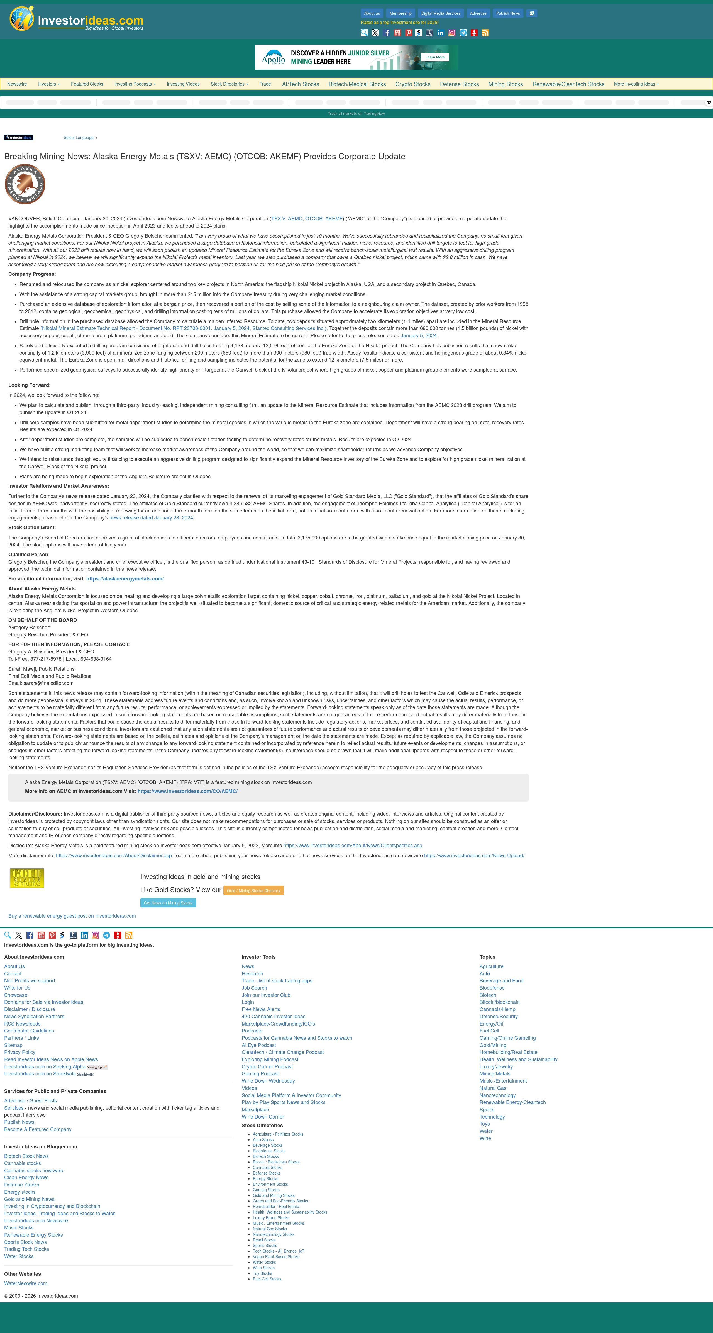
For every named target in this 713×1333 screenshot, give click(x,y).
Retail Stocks (264, 1239)
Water (486, 1130)
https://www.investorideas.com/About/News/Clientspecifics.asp (353, 845)
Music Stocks (19, 1227)
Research (252, 973)
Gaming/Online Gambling (508, 1037)
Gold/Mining (493, 1044)
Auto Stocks (263, 1139)
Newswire (17, 83)
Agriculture (492, 966)
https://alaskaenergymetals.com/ (125, 578)
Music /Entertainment (503, 1080)
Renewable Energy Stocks (33, 1234)
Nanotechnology (498, 1094)
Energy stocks (20, 1191)
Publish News (508, 13)
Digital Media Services (440, 13)
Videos (249, 1087)
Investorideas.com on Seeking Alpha (45, 1066)
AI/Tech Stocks (300, 84)
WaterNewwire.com (25, 1282)
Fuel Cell (489, 1030)
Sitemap (13, 1044)
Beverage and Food (502, 980)
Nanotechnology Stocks (273, 1234)
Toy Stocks (262, 1273)
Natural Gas (493, 1087)
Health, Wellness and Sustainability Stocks (290, 1212)
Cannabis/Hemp (498, 1008)
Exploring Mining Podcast (270, 1059)
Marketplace (255, 1109)
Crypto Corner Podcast (267, 1066)
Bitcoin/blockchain (500, 1001)
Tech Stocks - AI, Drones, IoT (278, 1251)
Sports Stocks (265, 1245)
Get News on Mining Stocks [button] (168, 902)
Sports (487, 1109)
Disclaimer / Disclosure (29, 1008)
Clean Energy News (26, 1177)
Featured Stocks (87, 83)
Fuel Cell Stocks (267, 1278)
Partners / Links (21, 1037)
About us (372, 13)
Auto (485, 973)
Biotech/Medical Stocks (357, 84)
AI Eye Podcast (259, 1044)
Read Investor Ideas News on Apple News (51, 1059)
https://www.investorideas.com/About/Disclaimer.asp (114, 855)
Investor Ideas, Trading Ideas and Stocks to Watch (60, 1213)
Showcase (15, 994)
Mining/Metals (495, 1073)
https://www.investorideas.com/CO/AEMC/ (188, 791)
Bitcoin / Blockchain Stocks (276, 1161)
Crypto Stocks (413, 84)
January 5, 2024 (419, 335)
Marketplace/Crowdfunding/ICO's (278, 1023)
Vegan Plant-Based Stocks (276, 1256)
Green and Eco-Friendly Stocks (280, 1200)
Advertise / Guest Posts (30, 1100)
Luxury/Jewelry (496, 1066)
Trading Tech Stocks (26, 1248)
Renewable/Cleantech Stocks (569, 84)
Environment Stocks (270, 1184)
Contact (12, 973)
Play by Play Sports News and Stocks (284, 1101)
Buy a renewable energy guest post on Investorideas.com (72, 915)
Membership (401, 13)
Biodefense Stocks (269, 1150)
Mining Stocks (506, 84)
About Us (14, 966)
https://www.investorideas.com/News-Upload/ (474, 855)
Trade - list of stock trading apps (277, 980)
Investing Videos (183, 83)
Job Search (254, 987)
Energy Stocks (265, 1178)
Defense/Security (499, 1016)
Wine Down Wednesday (268, 1080)
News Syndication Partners (34, 1016)
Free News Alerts (261, 1008)
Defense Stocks (459, 84)
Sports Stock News (25, 1241)
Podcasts (252, 1030)
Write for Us (17, 987)
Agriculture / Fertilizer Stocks (278, 1134)
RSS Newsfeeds (22, 1023)
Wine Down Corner (263, 1116)
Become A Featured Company (38, 1128)
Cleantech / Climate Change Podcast (283, 1051)
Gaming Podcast (260, 1073)
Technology (492, 1116)
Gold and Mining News (29, 1198)
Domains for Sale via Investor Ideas (43, 1001)
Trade (265, 83)
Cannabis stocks (22, 1162)
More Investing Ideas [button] (635, 83)
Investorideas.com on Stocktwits (40, 1073)
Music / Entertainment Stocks (278, 1223)
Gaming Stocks (266, 1189)
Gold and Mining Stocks (274, 1195)
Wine (485, 1137)
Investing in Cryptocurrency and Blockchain (52, 1205)
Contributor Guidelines (29, 1030)
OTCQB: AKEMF (324, 218)
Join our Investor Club (266, 994)
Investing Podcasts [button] (133, 83)
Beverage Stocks (268, 1145)
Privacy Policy (19, 1051)
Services (14, 1107)
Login (248, 1001)
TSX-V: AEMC (286, 218)
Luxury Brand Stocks (271, 1217)
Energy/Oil (491, 1023)
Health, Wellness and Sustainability (519, 1059)
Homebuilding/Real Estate (509, 1051)
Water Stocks (19, 1255)
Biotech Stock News (26, 1155)
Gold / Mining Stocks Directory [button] (253, 890)
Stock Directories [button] (228, 83)
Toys (485, 1123)
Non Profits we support (29, 980)
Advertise (478, 13)
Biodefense (492, 987)
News (248, 966)
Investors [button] (47, 83)
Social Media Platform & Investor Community (291, 1094)
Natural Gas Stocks (270, 1228)
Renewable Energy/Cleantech (513, 1101)
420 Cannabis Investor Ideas (274, 1016)
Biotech (488, 994)
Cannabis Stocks (267, 1167)
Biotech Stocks (266, 1156)
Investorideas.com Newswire (36, 1220)
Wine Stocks (264, 1267)
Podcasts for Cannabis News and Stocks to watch (297, 1037)
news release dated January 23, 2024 (151, 517)
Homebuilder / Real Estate (276, 1206)
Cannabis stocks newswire (33, 1170)
